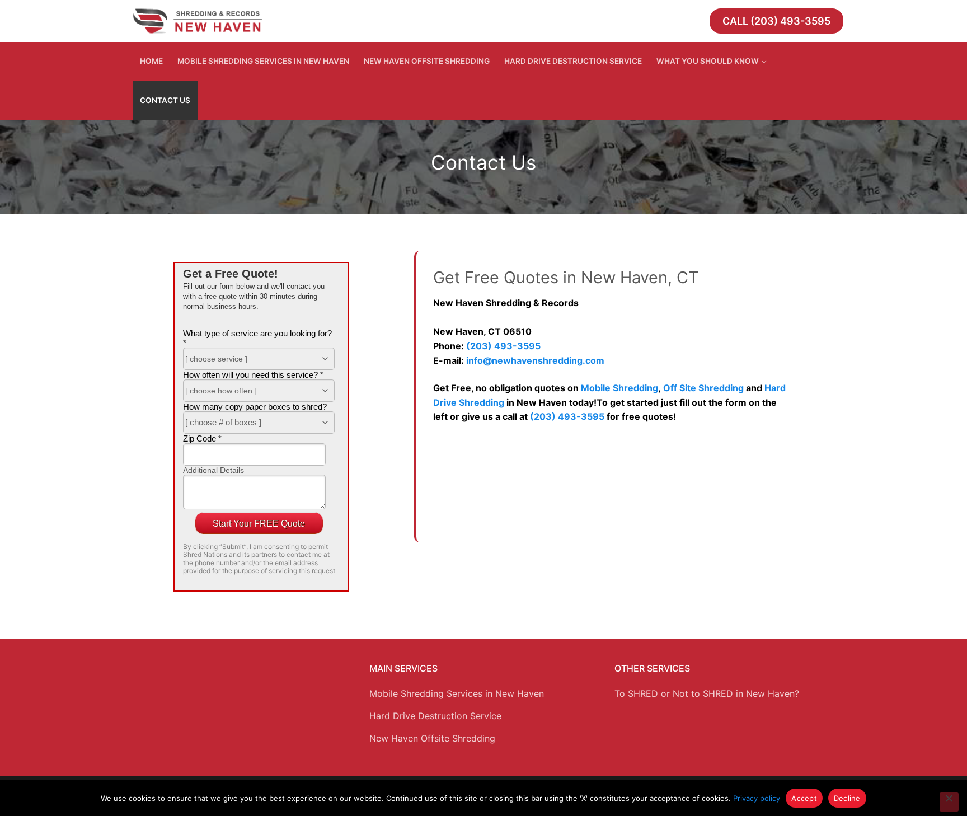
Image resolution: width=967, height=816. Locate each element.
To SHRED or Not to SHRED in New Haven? (706, 693)
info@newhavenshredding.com (535, 360)
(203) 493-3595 (503, 345)
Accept (804, 798)
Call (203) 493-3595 (776, 21)
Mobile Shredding (619, 387)
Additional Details (213, 470)
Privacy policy (756, 798)
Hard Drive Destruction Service (435, 715)
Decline (847, 798)
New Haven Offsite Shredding (432, 738)
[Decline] (949, 802)
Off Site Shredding (703, 387)
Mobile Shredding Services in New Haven (456, 693)
